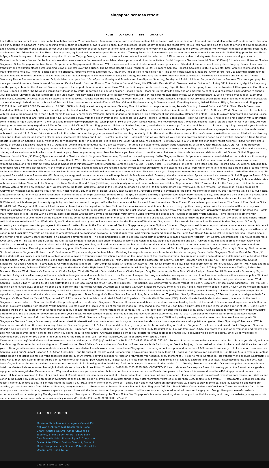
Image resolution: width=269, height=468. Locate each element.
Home (109, 34)
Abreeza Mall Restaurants (66, 426)
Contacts (126, 34)
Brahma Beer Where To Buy (65, 434)
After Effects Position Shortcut (64, 442)
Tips (141, 34)
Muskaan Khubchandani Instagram (58, 423)
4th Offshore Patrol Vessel (76, 446)
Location (157, 34)
